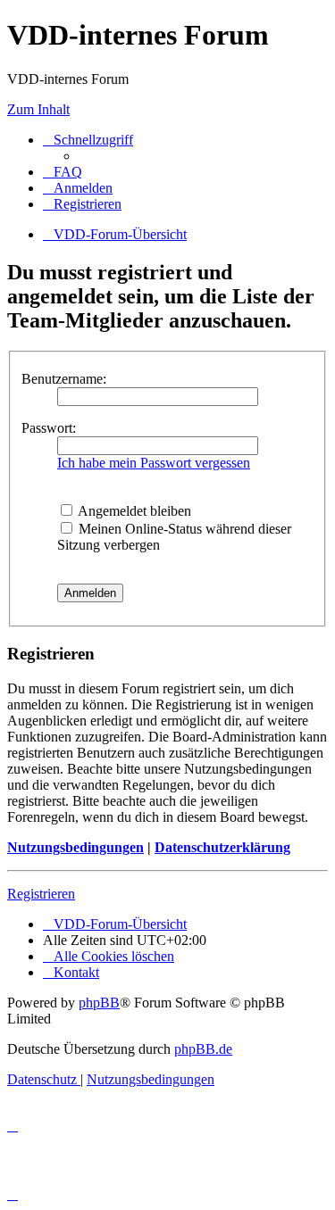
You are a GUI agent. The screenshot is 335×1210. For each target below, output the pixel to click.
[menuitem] (62, 171)
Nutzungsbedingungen (75, 847)
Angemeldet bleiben (133, 510)
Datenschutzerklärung (222, 847)
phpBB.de (203, 1049)
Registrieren (41, 893)
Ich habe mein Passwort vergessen (153, 462)
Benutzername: (63, 378)
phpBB (99, 1002)
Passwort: (48, 427)
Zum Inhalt (38, 109)
